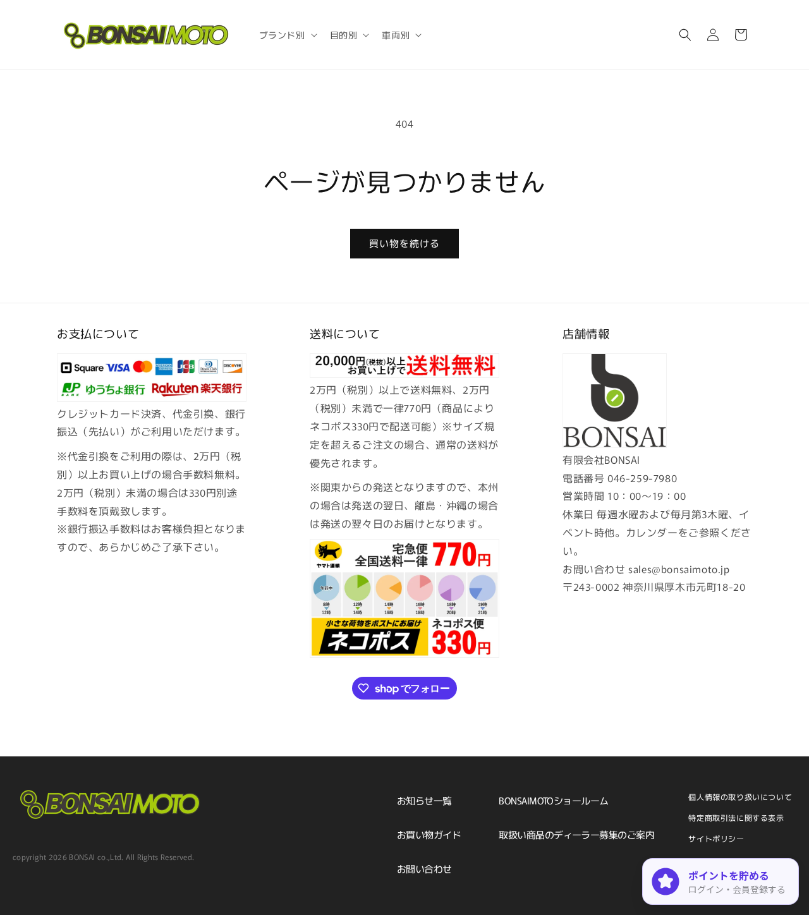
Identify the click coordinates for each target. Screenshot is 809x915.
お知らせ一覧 (424, 800)
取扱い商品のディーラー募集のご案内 (576, 834)
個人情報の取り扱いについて (740, 796)
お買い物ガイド (429, 834)
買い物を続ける (404, 243)
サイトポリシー (716, 838)
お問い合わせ (424, 868)
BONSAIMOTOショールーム (553, 800)
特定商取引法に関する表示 (736, 817)
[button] (287, 34)
